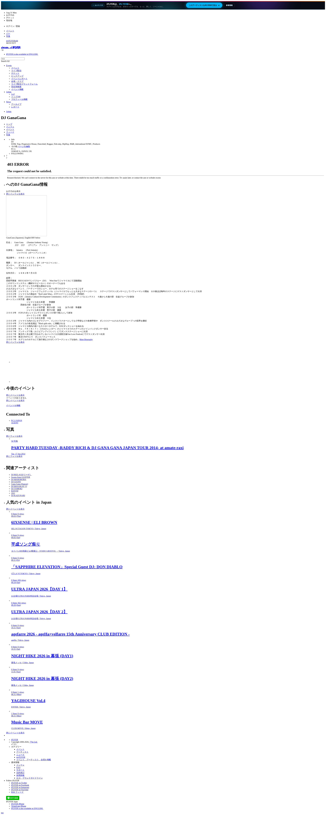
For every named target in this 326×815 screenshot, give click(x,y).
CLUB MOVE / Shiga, (23, 728)
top (2, 813)
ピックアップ (17, 76)
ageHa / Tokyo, (20, 640)
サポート (20, 770)
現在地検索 (16, 87)
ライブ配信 (16, 71)
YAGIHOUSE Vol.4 (28, 700)
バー (8, 33)
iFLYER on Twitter (19, 783)
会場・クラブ (17, 81)
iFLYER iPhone (17, 804)
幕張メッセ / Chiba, (22, 663)
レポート (15, 107)
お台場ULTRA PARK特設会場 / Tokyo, (31, 596)
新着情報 (229, 5)
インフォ (10, 127)
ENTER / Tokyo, (21, 707)
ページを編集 (24, 146)
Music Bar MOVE (27, 722)
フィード (10, 132)
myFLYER (10, 41)
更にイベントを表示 (15, 395)
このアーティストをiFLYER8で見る (204, 5)
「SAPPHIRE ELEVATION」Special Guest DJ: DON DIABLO (67, 566)
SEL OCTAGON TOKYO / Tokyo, (28, 529)
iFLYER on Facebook (20, 785)
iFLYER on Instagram (20, 787)
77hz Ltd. (33, 742)
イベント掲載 (17, 89)
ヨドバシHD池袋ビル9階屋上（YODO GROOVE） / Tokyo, (40, 551)
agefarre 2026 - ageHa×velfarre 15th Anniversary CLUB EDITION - (70, 634)
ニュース (20, 755)
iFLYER (14, 740)
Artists (8, 92)
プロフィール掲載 (19, 99)
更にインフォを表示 (15, 194)
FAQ (18, 767)
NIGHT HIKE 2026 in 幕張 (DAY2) (42, 678)
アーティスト (22, 752)
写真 (8, 36)
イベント (10, 31)
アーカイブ (16, 104)
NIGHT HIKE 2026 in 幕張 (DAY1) (42, 656)
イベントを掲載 (13, 405)
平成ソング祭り (25, 544)
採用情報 (20, 775)
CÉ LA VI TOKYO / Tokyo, (25, 573)
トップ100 (15, 97)
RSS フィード (17, 792)
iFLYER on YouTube (19, 790)
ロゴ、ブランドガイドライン (29, 778)
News (8, 102)
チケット (15, 73)
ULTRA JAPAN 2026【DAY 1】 (39, 589)
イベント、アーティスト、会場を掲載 (33, 760)
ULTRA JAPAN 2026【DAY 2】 (39, 611)
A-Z (13, 94)
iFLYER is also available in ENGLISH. (22, 54)
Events (9, 65)
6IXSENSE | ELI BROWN (34, 522)
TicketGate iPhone (18, 806)
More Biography (86, 339)
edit (16, 41)
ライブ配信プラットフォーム (24, 84)
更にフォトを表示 (14, 436)
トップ (9, 124)
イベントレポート (19, 79)
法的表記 (20, 773)
